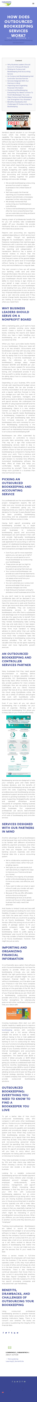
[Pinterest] (9, 1333)
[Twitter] (6, 1333)
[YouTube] (24, 1381)
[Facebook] (3, 1333)
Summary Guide (30, 1388)
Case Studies (17, 1390)
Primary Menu (33, 3)
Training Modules (30, 1390)
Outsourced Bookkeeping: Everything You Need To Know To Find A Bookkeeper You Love (20, 92)
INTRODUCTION (7, 1388)
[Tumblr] (12, 1333)
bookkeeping (7, 1030)
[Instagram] (19, 1381)
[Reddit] (17, 1333)
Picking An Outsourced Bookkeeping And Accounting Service (18, 71)
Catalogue (5, 1390)
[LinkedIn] (14, 1333)
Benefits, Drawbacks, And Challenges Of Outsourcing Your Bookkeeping (19, 104)
